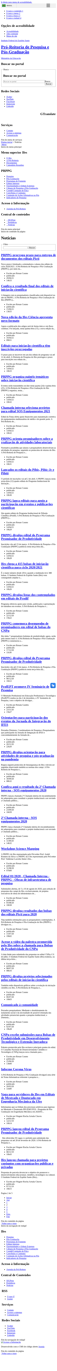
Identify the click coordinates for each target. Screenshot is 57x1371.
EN (44, 119)
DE (51, 119)
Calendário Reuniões (15, 165)
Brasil (9, 5)
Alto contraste (12, 34)
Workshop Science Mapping (20, 848)
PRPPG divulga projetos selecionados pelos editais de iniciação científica (26, 978)
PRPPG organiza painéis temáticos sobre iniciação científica (25, 378)
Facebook (11, 1330)
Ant (8, 1200)
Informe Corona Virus (16, 1069)
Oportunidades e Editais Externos (20, 186)
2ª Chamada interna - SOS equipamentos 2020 (19, 819)
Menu (3, 144)
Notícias (11, 225)
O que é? (11, 1296)
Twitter (10, 1326)
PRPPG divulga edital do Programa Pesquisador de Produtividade (25, 536)
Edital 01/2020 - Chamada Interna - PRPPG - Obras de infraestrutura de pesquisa (26, 879)
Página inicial (6, 142)
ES (54, 119)
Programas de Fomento (16, 181)
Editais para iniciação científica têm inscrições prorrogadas (25, 347)
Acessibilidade (12, 31)
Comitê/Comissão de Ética (17, 190)
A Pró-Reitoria (12, 160)
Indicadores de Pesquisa (16, 198)
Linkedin (11, 1335)
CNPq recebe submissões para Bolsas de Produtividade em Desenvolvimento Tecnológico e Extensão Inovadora (28, 1038)
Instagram (11, 1333)
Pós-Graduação (12, 179)
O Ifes (9, 158)
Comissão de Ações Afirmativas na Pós (22, 195)
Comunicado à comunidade (19, 1004)
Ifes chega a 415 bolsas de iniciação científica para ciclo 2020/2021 (25, 565)
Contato (9, 130)
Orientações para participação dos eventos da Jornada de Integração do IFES (26, 721)
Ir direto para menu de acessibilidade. (16, 2)
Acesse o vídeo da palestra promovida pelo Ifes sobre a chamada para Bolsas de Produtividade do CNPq (27, 945)
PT (41, 119)
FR (48, 119)
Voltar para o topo (9, 1223)
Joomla (41, 1346)
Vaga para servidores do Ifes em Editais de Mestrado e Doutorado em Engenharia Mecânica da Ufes (28, 1098)
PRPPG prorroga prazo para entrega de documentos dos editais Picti (28, 256)
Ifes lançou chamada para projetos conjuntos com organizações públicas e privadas (27, 1163)
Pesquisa (10, 176)
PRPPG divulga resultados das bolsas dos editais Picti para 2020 (26, 912)
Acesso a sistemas (13, 133)
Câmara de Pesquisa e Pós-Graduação (22, 188)
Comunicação (12, 135)
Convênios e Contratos (15, 193)
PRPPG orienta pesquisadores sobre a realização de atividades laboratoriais (27, 440)
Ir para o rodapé (13, 18)
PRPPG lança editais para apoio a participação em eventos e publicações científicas (27, 504)
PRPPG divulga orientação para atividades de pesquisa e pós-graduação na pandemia (27, 755)
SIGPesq (11, 220)
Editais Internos (12, 183)
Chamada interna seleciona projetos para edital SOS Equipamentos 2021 (25, 409)
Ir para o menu (13, 13)
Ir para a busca (13, 16)
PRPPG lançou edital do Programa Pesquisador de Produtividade (25, 1130)
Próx (8, 1214)
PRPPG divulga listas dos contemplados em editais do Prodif (28, 596)
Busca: (48, 81)
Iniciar (9, 1198)
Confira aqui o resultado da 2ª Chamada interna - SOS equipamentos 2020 (28, 788)
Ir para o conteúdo (14, 11)
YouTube (11, 1328)
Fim (8, 1216)
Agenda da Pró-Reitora (16, 209)
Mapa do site (11, 36)
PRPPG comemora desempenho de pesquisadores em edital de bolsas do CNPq (26, 627)
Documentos (11, 163)
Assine (10, 1299)
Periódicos (12, 222)
